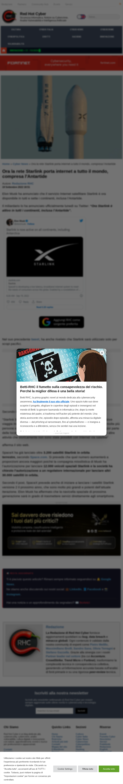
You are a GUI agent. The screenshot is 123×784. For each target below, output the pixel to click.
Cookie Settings (65, 769)
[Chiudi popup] (102, 352)
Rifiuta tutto (87, 769)
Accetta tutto (109, 769)
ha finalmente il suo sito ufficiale (51, 401)
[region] (61, 768)
